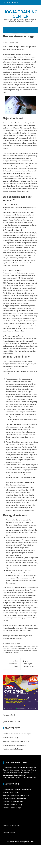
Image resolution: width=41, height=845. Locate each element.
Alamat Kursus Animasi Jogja (18, 646)
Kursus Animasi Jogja (13, 648)
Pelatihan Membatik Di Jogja (12, 805)
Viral (21, 841)
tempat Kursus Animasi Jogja (11, 652)
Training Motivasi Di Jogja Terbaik (14, 745)
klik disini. (19, 638)
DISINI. (28, 631)
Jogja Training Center (20, 14)
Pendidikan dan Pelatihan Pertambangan (17, 734)
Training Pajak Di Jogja (11, 738)
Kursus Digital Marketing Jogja (28, 663)
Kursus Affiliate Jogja (13, 663)
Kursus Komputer (15, 643)
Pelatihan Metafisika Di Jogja (13, 749)
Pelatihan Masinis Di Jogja (12, 808)
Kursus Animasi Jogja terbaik (11, 650)
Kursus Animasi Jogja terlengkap (28, 650)
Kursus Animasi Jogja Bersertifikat (28, 648)
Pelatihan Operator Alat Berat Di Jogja (16, 741)
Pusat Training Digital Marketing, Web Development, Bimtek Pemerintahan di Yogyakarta (20, 20)
